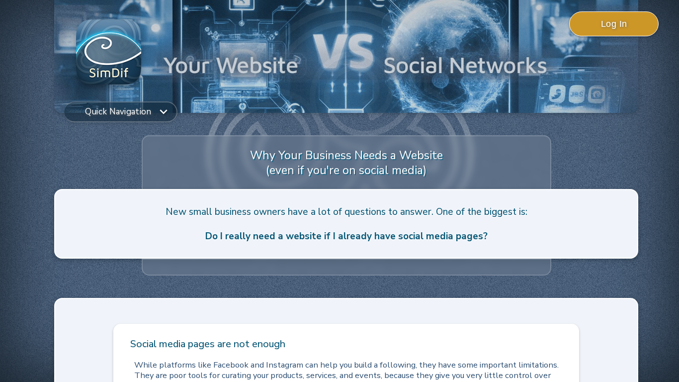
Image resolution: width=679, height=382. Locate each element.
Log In (614, 24)
